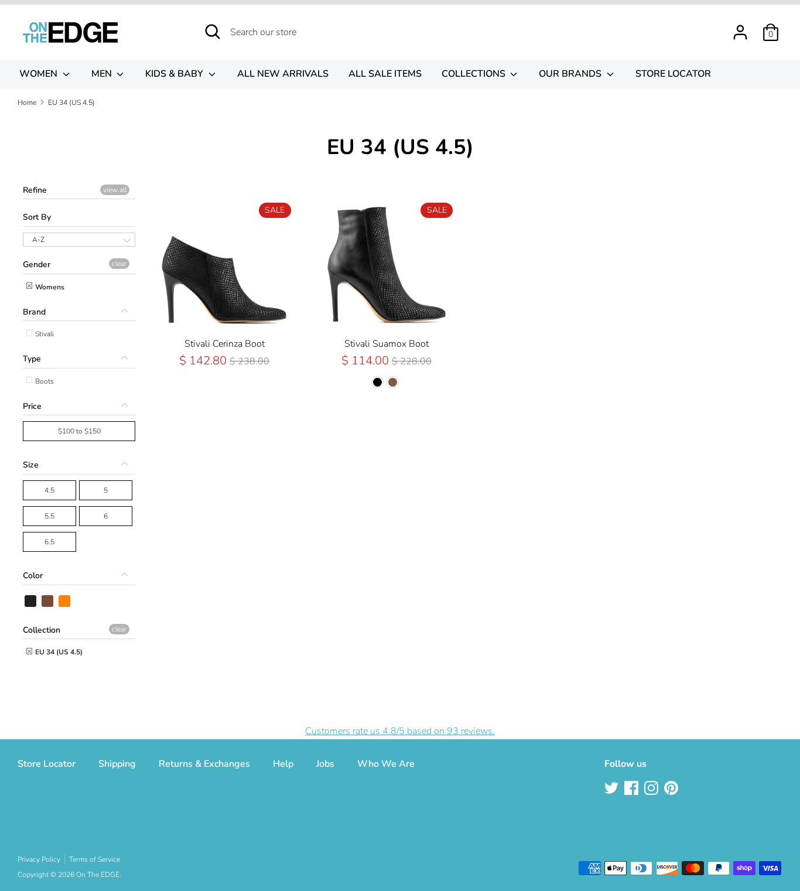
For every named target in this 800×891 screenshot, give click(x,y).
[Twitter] (612, 789)
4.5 (49, 490)
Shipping (117, 763)
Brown (48, 601)
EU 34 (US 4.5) (58, 652)
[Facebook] (632, 789)
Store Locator (47, 763)
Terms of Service (94, 859)
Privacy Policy (39, 859)
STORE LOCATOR (673, 73)
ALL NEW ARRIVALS (283, 73)
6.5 (49, 542)
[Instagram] (652, 789)
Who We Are (386, 763)
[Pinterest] (672, 789)
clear (119, 263)
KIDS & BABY (175, 73)
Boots (43, 381)
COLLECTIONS (475, 73)
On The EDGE (97, 874)
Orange (65, 601)
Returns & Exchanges (204, 763)
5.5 (49, 516)
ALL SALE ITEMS (385, 73)
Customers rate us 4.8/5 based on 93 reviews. (400, 731)
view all (115, 189)
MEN (102, 73)
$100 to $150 (79, 431)
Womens (48, 287)
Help (283, 763)
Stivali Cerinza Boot (224, 343)
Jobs (325, 763)
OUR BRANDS (571, 73)
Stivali (43, 334)
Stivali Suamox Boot (386, 343)
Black (31, 601)
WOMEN (39, 73)
